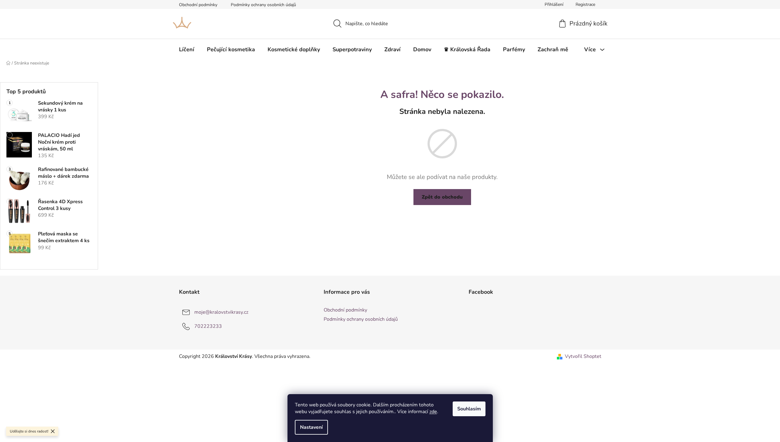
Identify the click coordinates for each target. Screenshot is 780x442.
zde (433, 411)
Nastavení (311, 427)
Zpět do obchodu (442, 197)
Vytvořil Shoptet (583, 356)
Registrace (585, 4)
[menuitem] (186, 49)
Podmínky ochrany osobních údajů (263, 5)
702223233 (208, 326)
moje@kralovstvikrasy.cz (221, 311)
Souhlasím (469, 408)
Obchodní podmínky (198, 5)
